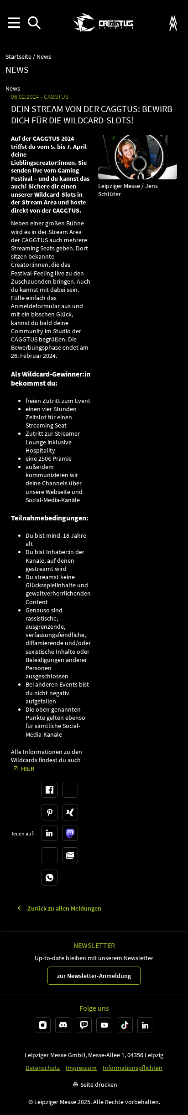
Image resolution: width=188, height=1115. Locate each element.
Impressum (81, 1068)
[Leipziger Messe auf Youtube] (104, 1025)
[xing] (70, 812)
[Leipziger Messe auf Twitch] (84, 1025)
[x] (70, 790)
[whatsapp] (49, 878)
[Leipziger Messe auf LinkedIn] (145, 1025)
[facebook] (49, 790)
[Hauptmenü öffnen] (13, 23)
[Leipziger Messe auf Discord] (63, 1025)
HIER (27, 768)
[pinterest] (49, 812)
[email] (70, 855)
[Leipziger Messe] (173, 23)
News (44, 57)
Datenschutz (43, 1068)
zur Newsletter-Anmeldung (94, 976)
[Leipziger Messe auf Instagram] (43, 1025)
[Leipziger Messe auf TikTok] (125, 1025)
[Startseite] (102, 23)
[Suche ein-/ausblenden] (34, 23)
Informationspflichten (132, 1068)
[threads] (49, 855)
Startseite (18, 57)
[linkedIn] (49, 833)
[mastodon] (70, 833)
